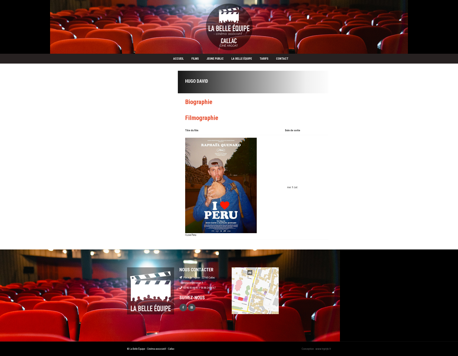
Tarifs (264, 58)
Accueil (178, 58)
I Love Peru (190, 235)
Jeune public (215, 58)
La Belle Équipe (241, 58)
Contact (282, 58)
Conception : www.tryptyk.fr (316, 348)
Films (195, 58)
